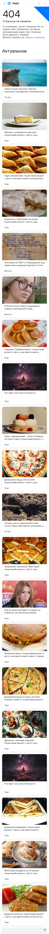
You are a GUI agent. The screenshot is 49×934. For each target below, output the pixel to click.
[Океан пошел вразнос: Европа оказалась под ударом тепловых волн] (24, 79)
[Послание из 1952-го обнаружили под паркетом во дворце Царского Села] (24, 253)
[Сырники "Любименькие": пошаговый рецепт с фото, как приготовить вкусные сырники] (24, 340)
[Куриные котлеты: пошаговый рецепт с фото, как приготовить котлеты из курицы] (24, 904)
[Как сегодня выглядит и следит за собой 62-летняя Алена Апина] (24, 600)
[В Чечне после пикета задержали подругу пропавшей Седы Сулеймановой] (24, 296)
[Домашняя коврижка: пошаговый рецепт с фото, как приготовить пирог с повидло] (24, 818)
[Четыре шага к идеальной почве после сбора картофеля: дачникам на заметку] (24, 514)
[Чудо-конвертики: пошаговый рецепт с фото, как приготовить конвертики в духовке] (24, 166)
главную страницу (34, 37)
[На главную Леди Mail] (15, 3)
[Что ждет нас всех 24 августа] (24, 774)
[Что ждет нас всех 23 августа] (24, 383)
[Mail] (9, 3)
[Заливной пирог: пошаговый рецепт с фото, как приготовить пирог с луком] (24, 644)
